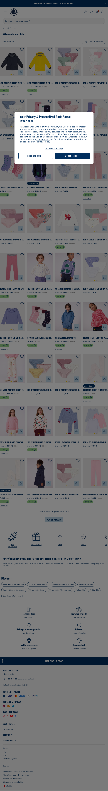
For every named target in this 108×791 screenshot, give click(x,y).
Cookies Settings (54, 148)
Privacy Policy (43, 142)
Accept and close (72, 155)
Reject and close (34, 155)
